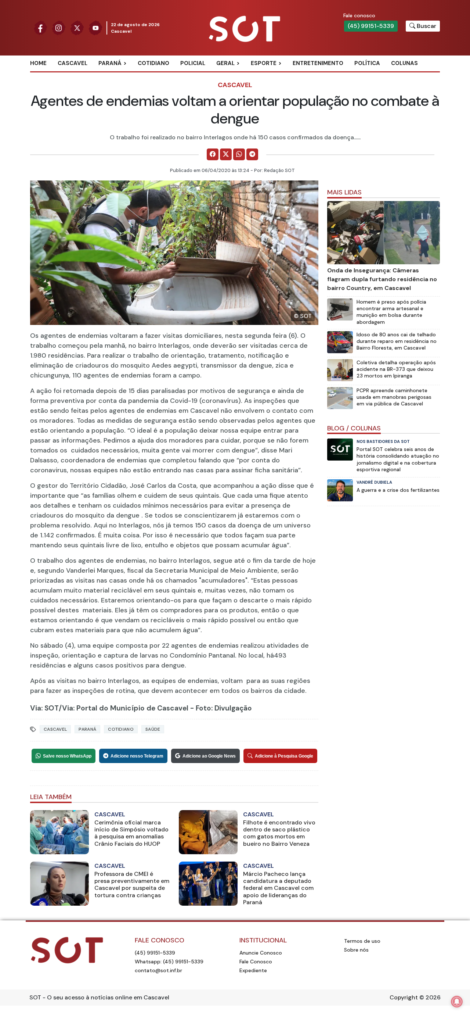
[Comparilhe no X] (226, 154)
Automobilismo (282, 75)
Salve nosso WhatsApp (67, 756)
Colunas (404, 63)
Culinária (238, 75)
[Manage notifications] (457, 1001)
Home (38, 63)
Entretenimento (318, 63)
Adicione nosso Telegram (137, 756)
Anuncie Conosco (260, 952)
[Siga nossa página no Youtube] (95, 27)
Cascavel (72, 63)
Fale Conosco (255, 961)
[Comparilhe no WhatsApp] (239, 154)
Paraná (110, 63)
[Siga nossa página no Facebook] (40, 27)
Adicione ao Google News (209, 756)
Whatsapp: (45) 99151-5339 (169, 961)
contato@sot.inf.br (158, 970)
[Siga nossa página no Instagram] (58, 27)
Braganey (121, 75)
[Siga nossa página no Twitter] (77, 27)
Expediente (253, 970)
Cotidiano (153, 63)
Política (367, 63)
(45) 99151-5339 (371, 26)
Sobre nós (356, 949)
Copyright (404, 997)
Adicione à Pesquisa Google (284, 756)
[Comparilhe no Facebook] (212, 154)
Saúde (152, 729)
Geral (225, 63)
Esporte (263, 63)
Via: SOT (44, 708)
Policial (192, 63)
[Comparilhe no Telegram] (252, 154)
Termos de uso (362, 941)
